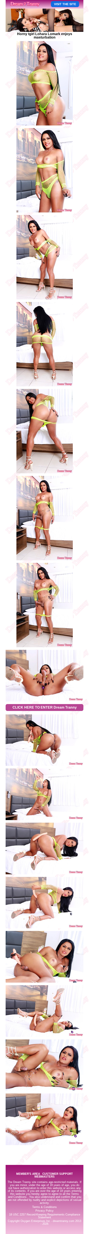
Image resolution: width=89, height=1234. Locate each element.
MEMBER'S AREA (28, 1174)
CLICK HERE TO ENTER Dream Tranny (45, 707)
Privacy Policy (44, 1210)
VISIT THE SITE (65, 4)
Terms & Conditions (44, 1207)
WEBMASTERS (44, 1176)
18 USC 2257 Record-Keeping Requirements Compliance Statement (44, 1216)
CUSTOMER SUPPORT (57, 1174)
